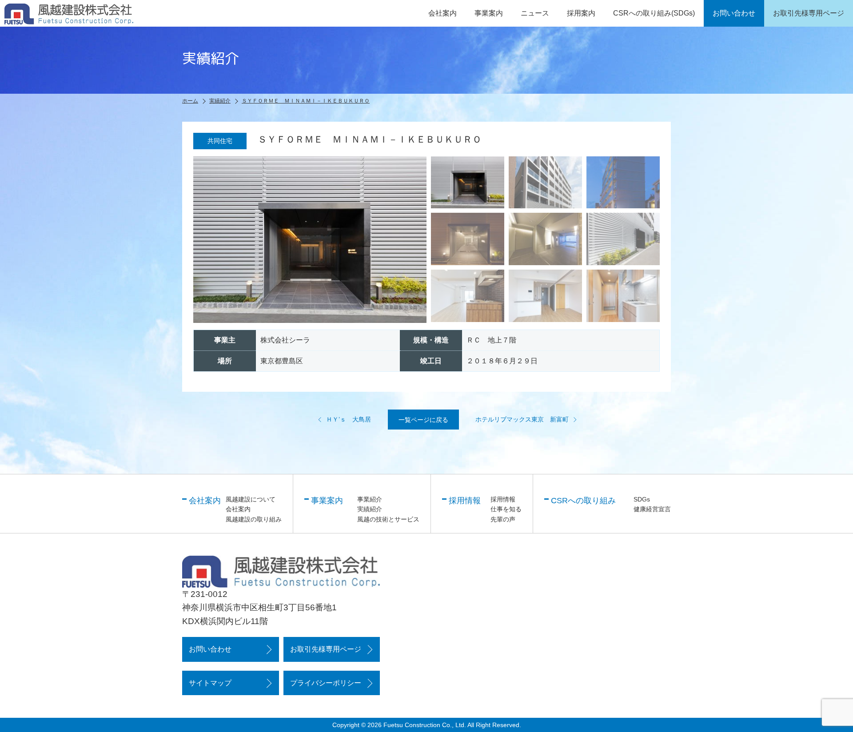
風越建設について (250, 499)
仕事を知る (506, 509)
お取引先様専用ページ (325, 649)
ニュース (535, 13)
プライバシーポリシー (325, 683)
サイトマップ (210, 683)
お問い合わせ (210, 649)
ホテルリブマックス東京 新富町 (522, 419)
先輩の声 (502, 519)
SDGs (642, 499)
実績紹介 (369, 509)
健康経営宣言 (652, 509)
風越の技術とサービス (388, 519)
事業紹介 (369, 499)
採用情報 (502, 499)
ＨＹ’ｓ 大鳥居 (348, 419)
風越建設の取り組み (254, 519)
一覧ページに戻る (423, 419)
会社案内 (238, 509)
